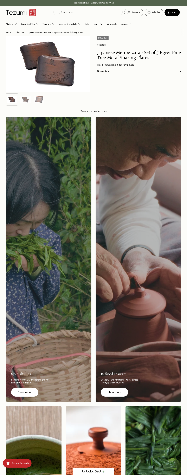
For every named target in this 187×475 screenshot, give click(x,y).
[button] (172, 12)
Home (8, 32)
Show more (25, 392)
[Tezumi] (21, 12)
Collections (19, 32)
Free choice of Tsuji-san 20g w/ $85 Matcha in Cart (93, 3)
